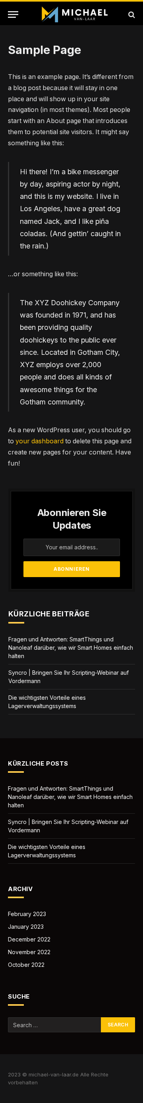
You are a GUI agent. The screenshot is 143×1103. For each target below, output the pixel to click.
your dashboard (39, 441)
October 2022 (26, 964)
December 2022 (29, 939)
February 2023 (27, 914)
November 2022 (29, 952)
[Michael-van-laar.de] (75, 14)
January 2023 (26, 926)
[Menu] (13, 14)
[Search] (131, 14)
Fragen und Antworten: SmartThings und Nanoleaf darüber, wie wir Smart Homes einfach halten (70, 647)
